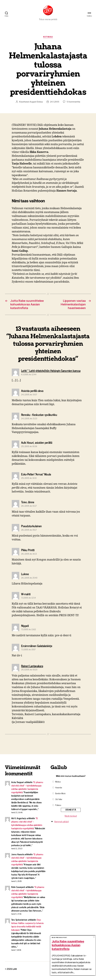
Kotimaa (48, 37)
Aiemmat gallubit (61, 821)
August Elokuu (36, 101)
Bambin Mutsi (60, 793)
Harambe (58, 787)
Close (94, 937)
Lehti (14, 969)
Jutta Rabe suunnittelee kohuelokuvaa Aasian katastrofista (68, 945)
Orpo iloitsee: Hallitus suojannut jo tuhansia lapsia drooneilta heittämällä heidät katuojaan (27, 925)
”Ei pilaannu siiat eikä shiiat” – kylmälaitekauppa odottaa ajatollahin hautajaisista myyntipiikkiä (27, 787)
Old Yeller (58, 799)
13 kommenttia (73, 101)
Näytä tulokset (71, 816)
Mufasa (57, 781)
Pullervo (58, 805)
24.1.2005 (54, 101)
